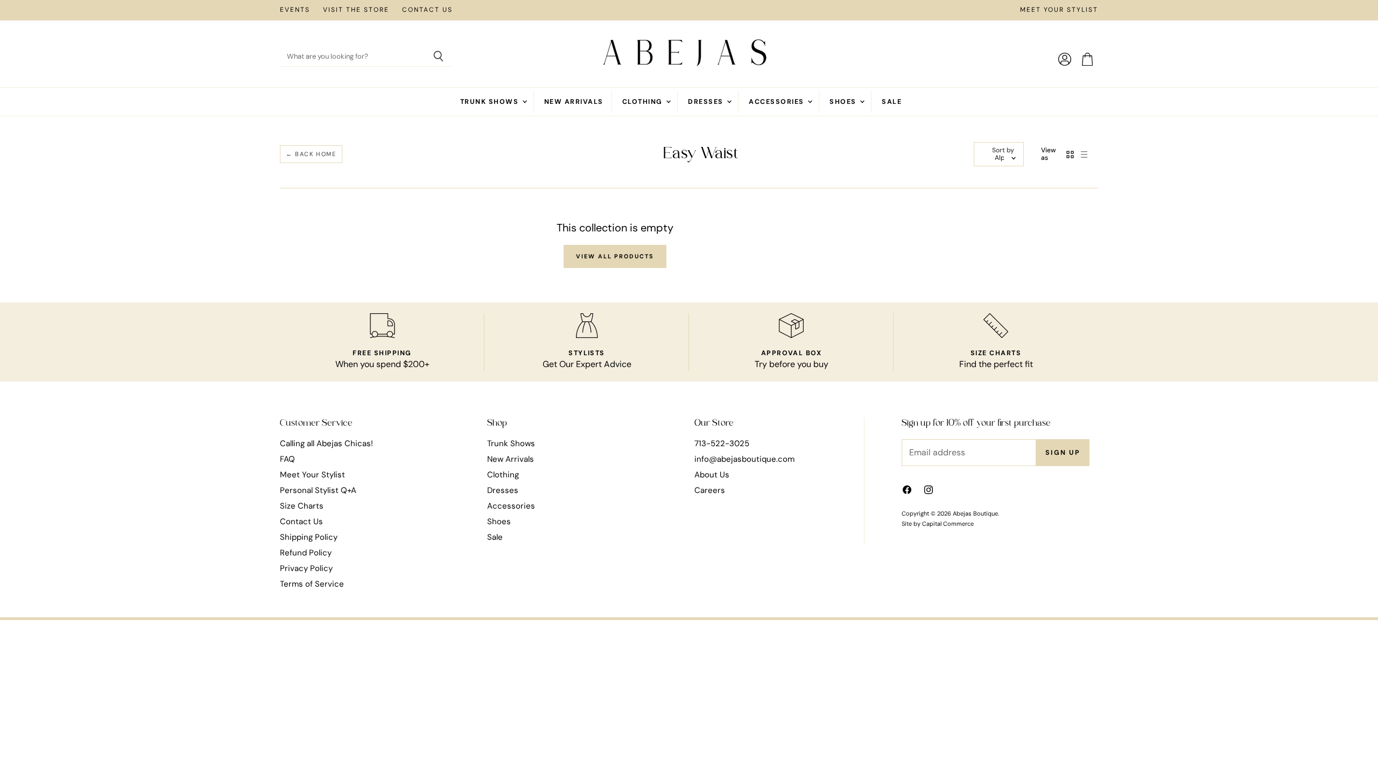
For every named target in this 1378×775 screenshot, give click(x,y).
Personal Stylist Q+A (318, 490)
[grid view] (1070, 154)
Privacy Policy (306, 568)
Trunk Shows (490, 101)
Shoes (844, 101)
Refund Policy (306, 552)
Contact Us (427, 10)
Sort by (1003, 150)
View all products (615, 256)
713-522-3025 (721, 443)
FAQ (287, 459)
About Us (711, 474)
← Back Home (311, 154)
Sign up (1062, 452)
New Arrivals (573, 101)
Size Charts (302, 506)
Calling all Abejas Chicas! (326, 443)
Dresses (707, 101)
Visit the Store (356, 10)
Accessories (777, 101)
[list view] (1084, 154)
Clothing (643, 101)
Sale (892, 101)
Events (295, 10)
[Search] (438, 57)
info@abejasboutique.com (744, 459)
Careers (709, 490)
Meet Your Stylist (1059, 10)
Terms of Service (312, 584)
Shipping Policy (309, 537)
